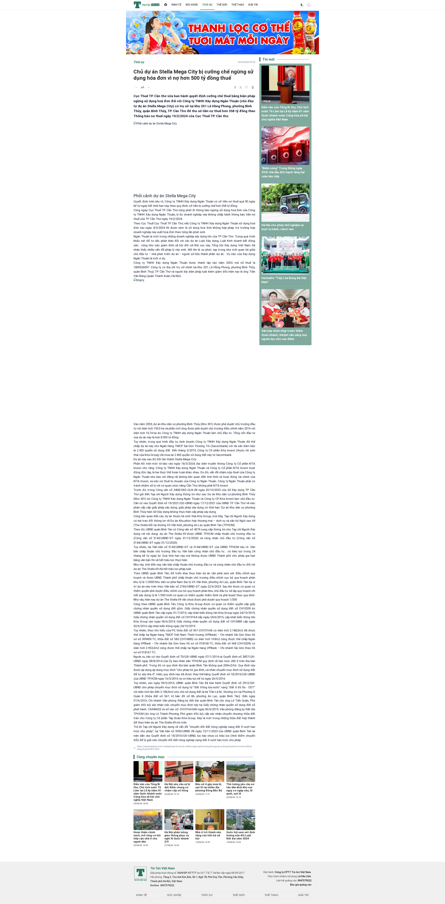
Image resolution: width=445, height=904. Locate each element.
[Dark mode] (302, 5)
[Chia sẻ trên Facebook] (235, 87)
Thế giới (221, 4)
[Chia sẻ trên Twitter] (240, 87)
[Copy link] (246, 87)
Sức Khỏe (191, 4)
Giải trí (253, 4)
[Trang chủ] (165, 5)
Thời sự (207, 4)
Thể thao (237, 4)
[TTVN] (140, 874)
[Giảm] (136, 87)
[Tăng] (149, 87)
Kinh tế (176, 4)
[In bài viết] (252, 87)
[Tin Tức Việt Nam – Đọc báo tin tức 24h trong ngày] (147, 4)
